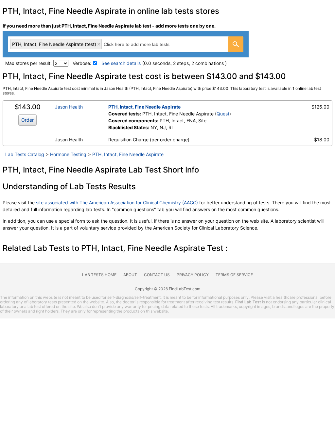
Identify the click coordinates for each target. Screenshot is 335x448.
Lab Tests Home (99, 274)
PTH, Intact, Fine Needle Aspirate (144, 107)
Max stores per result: (28, 63)
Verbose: (82, 63)
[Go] (235, 44)
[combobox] (125, 44)
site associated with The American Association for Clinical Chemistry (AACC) (117, 202)
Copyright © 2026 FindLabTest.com (167, 288)
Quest (223, 113)
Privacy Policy (193, 274)
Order (27, 120)
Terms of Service (234, 274)
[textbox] (144, 44)
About (130, 274)
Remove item (98, 44)
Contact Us (157, 274)
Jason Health (69, 107)
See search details (121, 63)
